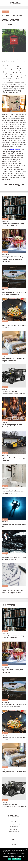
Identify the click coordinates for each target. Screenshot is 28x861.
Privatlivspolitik (16, 858)
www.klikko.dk (15, 831)
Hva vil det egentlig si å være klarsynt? (12, 426)
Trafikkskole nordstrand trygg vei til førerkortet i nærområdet (14, 293)
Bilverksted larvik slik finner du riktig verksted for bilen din (14, 558)
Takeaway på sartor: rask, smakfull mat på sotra (14, 326)
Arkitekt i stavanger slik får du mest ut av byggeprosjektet (12, 591)
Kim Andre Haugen (18, 15)
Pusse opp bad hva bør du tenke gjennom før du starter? (13, 492)
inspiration (5, 12)
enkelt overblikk (15, 150)
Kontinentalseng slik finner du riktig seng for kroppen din (14, 359)
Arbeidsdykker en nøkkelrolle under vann (14, 525)
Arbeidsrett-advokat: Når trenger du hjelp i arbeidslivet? (13, 225)
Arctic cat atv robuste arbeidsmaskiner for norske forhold (14, 393)
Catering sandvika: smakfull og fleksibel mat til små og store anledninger (12, 259)
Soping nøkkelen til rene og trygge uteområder (13, 459)
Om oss (14, 847)
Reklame (14, 844)
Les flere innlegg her (14, 184)
